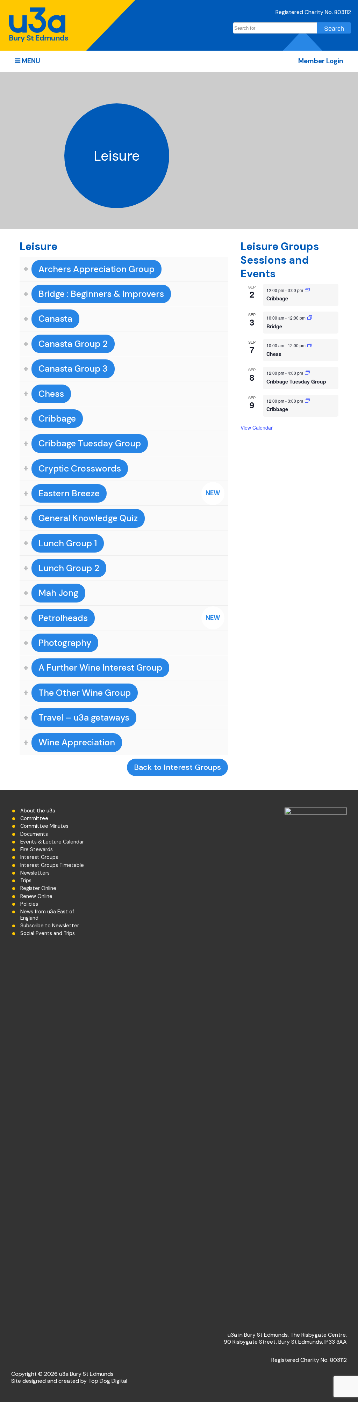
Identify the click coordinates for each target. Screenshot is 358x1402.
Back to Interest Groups (177, 767)
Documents (34, 834)
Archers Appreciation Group (96, 269)
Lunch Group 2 (68, 568)
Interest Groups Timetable (52, 865)
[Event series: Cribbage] (307, 290)
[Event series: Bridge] (309, 318)
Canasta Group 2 (73, 344)
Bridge (274, 326)
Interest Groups (39, 857)
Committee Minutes (44, 826)
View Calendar (257, 427)
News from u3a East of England (47, 915)
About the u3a (37, 811)
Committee (34, 819)
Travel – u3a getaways (83, 717)
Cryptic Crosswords (79, 468)
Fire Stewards (36, 850)
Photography (64, 643)
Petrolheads (63, 618)
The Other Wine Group (84, 693)
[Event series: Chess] (309, 345)
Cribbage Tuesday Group (89, 443)
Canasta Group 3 (73, 368)
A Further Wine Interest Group (100, 667)
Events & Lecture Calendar (52, 842)
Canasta (55, 318)
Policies (29, 904)
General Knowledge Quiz (88, 518)
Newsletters (35, 873)
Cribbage (57, 418)
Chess (51, 394)
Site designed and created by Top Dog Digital (69, 1381)
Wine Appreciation (76, 742)
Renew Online (36, 896)
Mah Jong (58, 593)
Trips (25, 881)
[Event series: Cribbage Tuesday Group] (307, 373)
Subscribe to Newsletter (49, 926)
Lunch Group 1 (67, 543)
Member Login (320, 61)
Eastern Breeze (69, 493)
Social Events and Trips (47, 933)
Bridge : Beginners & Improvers (101, 294)
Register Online (38, 888)
